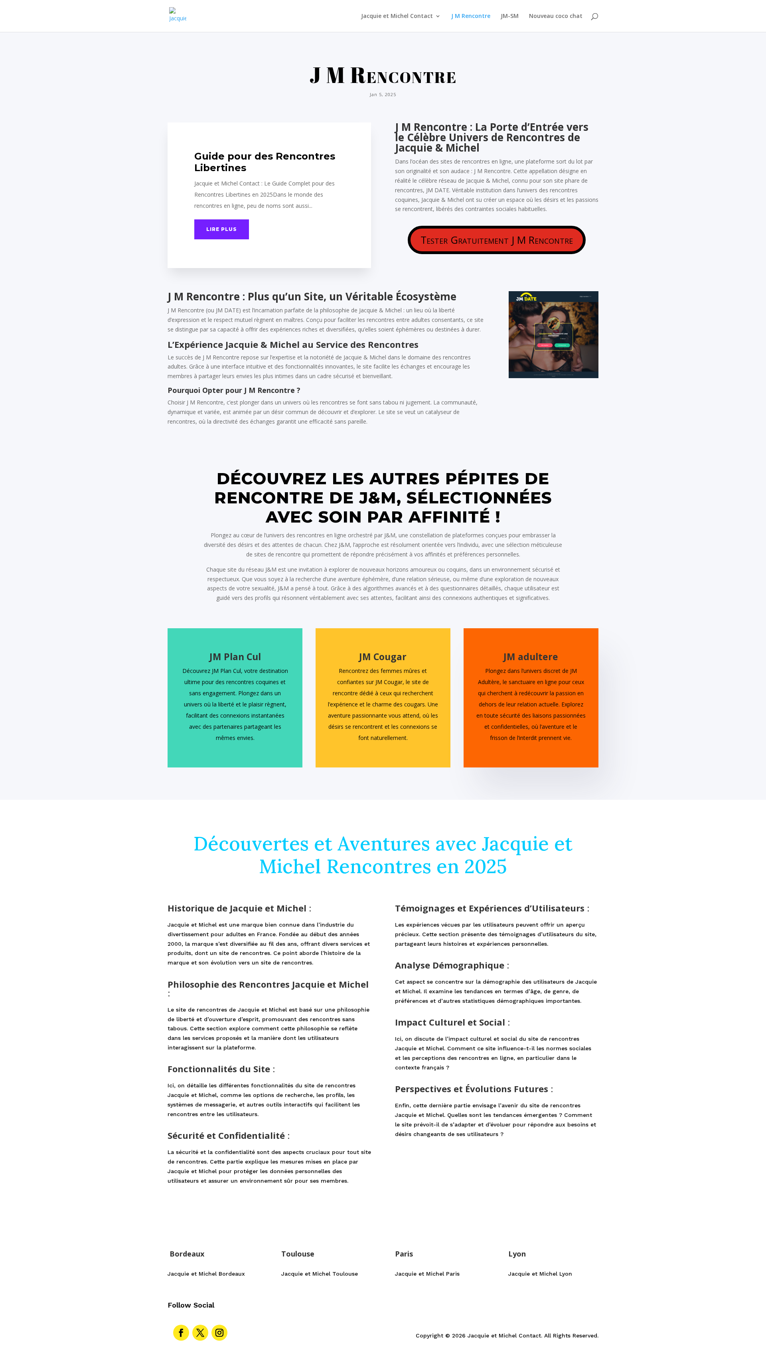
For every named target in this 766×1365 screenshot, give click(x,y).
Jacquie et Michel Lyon (540, 1273)
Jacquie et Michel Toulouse (319, 1273)
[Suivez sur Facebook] (181, 1333)
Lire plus (221, 229)
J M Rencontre (470, 16)
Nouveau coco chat (555, 16)
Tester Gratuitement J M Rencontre (497, 240)
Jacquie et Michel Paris (427, 1273)
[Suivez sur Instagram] (219, 1333)
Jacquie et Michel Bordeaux (206, 1273)
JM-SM (510, 16)
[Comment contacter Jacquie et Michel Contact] (553, 376)
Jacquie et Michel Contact (397, 16)
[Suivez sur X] (200, 1333)
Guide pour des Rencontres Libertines (264, 162)
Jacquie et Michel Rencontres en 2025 (416, 855)
